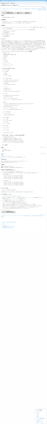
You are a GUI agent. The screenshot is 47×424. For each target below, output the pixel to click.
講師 (37, 415)
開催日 (38, 412)
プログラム (38, 414)
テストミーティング (30, 197)
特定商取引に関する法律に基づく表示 (7, 227)
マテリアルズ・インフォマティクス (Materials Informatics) (22, 8)
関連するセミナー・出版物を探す (23, 12)
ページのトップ (39, 411)
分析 (3, 8)
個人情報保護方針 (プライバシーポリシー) (8, 226)
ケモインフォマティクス (9, 8)
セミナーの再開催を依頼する (8, 12)
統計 (5, 8)
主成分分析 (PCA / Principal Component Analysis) (39, 8)
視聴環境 (9, 197)
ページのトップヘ (43, 147)
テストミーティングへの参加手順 (16, 197)
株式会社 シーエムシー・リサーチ (6, 155)
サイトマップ (4, 224)
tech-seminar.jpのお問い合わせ (16, 161)
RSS (3, 223)
